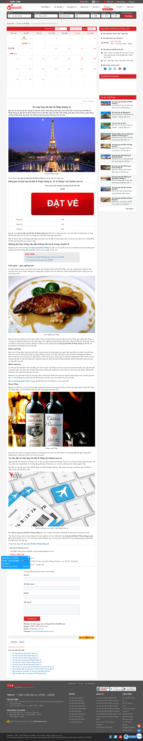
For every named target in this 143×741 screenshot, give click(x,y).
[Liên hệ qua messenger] (139, 731)
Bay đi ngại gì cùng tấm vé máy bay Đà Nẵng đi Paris (30, 671)
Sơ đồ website (90, 683)
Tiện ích (130, 7)
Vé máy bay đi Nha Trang (77, 706)
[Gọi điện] (139, 726)
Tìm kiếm (128, 16)
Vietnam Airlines (127, 714)
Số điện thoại (29, 584)
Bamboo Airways (127, 716)
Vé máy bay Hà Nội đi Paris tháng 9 (122, 199)
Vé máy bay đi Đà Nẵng (76, 703)
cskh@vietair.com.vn (36, 629)
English (85, 1)
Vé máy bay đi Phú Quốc (77, 714)
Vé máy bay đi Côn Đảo (76, 719)
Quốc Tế (99, 694)
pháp (21, 642)
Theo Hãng (127, 694)
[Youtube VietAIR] (120, 68)
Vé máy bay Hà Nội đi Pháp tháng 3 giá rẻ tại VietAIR (45, 257)
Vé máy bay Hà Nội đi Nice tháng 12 (24, 653)
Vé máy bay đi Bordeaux (121, 112)
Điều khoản (72, 683)
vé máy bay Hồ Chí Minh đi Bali (106, 698)
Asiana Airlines (127, 730)
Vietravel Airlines (127, 719)
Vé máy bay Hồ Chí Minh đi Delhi (107, 706)
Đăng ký (132, 2)
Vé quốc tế (71, 7)
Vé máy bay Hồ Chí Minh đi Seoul (107, 700)
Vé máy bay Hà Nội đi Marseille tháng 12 (26, 664)
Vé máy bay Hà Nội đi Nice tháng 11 (24, 655)
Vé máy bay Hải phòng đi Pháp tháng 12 (26, 660)
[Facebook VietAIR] (105, 68)
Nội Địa (72, 694)
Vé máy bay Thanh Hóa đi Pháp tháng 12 (26, 662)
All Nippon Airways (128, 727)
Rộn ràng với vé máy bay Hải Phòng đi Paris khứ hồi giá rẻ (32, 667)
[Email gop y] (124, 68)
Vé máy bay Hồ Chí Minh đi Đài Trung (108, 714)
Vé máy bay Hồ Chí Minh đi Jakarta (107, 711)
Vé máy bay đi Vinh (75, 722)
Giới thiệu (45, 7)
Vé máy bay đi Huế (75, 711)
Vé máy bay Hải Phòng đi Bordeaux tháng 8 (121, 177)
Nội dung (28, 602)
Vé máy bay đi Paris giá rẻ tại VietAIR (40, 260)
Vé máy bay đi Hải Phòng (77, 708)
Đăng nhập (121, 2)
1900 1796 (34, 626)
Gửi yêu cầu (32, 619)
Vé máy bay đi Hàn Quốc (104, 727)
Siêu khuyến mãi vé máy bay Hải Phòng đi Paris (28, 673)
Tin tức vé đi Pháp (108, 97)
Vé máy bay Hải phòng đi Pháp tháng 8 (121, 156)
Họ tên (27, 575)
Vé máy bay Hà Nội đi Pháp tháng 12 (25, 658)
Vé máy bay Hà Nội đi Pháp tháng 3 (122, 102)
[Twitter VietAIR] (110, 68)
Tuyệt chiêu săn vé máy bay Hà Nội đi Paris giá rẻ (122, 134)
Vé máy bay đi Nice (119, 123)
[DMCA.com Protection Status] (86, 637)
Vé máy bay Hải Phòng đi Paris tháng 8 (121, 166)
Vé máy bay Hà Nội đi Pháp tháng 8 (122, 145)
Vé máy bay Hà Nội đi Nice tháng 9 (122, 188)
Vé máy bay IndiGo (128, 708)
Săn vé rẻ (84, 7)
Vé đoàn (106, 7)
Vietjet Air (125, 711)
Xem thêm (129, 209)
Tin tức (119, 7)
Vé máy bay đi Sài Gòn (76, 700)
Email (26, 593)
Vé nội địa (58, 7)
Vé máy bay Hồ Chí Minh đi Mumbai (108, 708)
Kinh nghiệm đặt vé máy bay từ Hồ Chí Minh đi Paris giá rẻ (32, 669)
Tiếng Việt (110, 1)
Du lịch (96, 7)
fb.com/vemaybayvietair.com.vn (43, 631)
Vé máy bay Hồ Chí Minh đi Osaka (107, 703)
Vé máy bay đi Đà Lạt (76, 716)
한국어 (97, 1)
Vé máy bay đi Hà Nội (76, 698)
